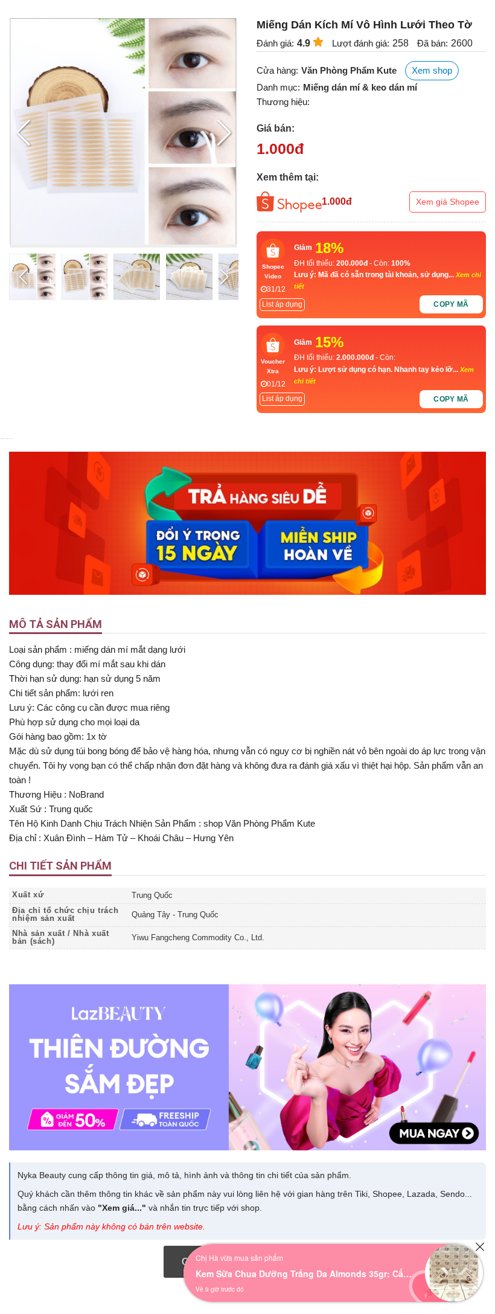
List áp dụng (282, 304)
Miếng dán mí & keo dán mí (360, 87)
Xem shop (432, 70)
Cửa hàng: (277, 70)
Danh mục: (278, 87)
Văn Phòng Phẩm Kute (349, 70)
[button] (224, 133)
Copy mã (451, 304)
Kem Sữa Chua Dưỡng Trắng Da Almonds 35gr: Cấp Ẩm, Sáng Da (304, 1274)
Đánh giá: (275, 43)
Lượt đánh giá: (360, 43)
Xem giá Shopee (447, 202)
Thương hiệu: (283, 102)
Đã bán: (432, 43)
